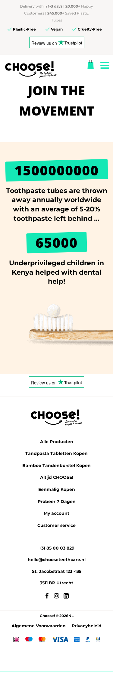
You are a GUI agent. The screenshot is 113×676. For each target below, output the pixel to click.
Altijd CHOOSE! (56, 477)
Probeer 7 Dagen (57, 501)
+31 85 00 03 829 (56, 548)
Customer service (56, 525)
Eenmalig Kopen (56, 489)
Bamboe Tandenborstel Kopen (56, 465)
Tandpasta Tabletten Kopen (56, 453)
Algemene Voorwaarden (38, 626)
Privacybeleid (87, 626)
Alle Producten (56, 441)
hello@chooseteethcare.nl (57, 559)
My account (56, 513)
